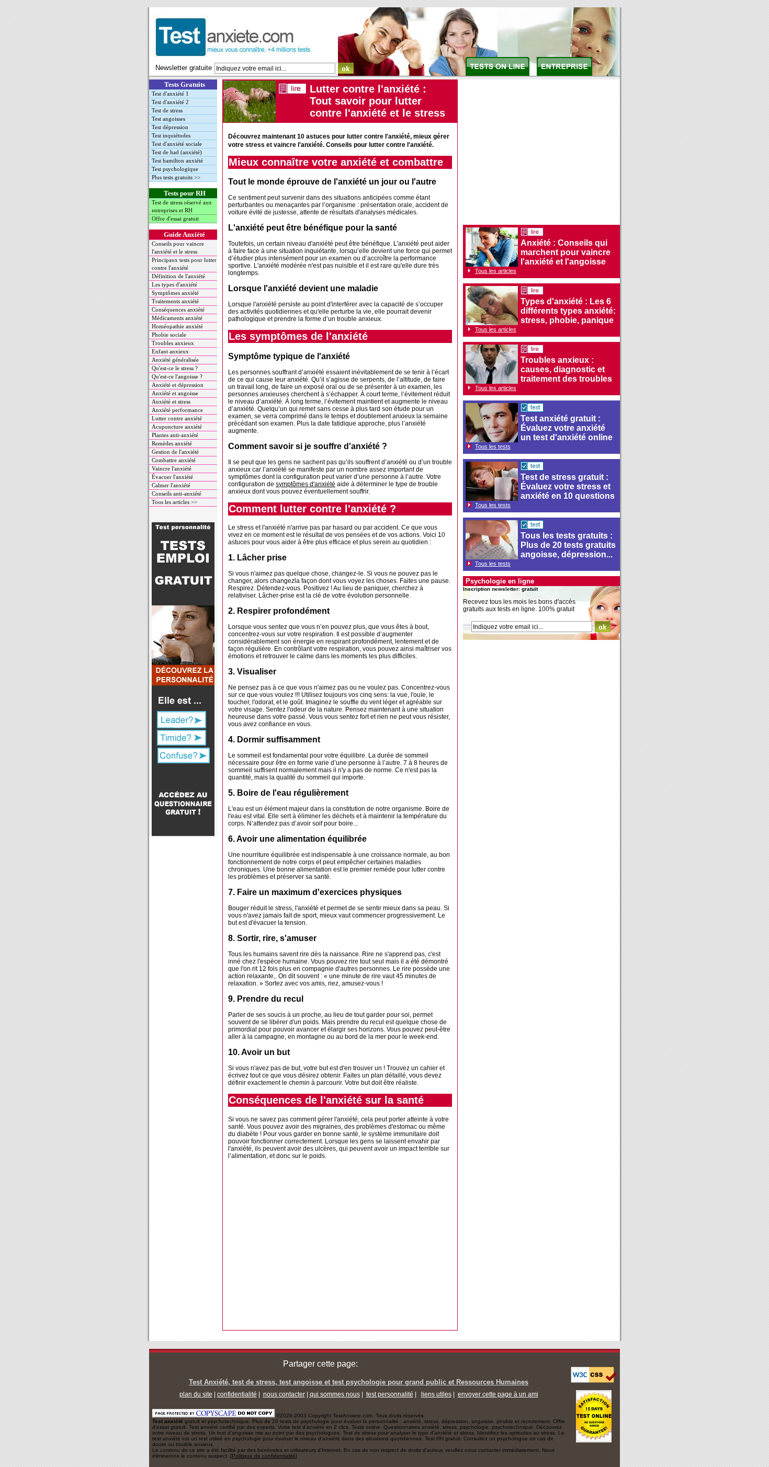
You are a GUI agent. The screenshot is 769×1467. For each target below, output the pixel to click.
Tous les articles (495, 271)
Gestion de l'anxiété (175, 452)
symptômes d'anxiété (305, 484)
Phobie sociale (169, 334)
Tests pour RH (185, 193)
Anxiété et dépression (177, 385)
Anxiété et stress (171, 401)
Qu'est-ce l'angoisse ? (177, 376)
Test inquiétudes (171, 135)
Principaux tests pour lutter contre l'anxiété (184, 264)
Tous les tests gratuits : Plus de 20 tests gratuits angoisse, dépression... (568, 545)
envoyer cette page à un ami (498, 1394)
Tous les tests (493, 446)
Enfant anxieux (170, 351)
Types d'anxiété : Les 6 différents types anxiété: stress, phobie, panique (568, 311)
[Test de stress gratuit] (532, 467)
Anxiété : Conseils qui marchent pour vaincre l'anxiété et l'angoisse (565, 252)
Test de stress (167, 110)
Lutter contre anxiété (177, 418)
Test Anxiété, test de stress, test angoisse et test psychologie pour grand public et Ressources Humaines (358, 1382)
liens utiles (436, 1394)
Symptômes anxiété (175, 293)
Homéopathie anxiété (177, 326)
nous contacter (284, 1394)
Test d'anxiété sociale (177, 144)
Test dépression (170, 127)
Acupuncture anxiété (177, 426)
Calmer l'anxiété (171, 485)
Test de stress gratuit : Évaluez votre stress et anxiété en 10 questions (568, 486)
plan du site (195, 1394)
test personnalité (389, 1394)
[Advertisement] (340, 1247)
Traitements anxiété (175, 301)
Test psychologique (175, 169)
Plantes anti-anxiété (175, 435)
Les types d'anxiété (174, 284)
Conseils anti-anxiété (176, 493)
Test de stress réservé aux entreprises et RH (182, 206)
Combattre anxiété (174, 460)
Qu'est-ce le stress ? (175, 368)
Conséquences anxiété (178, 309)
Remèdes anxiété (172, 443)
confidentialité (237, 1394)
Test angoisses (168, 119)
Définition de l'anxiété (178, 276)
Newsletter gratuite (183, 68)
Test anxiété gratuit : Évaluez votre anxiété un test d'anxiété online (567, 428)
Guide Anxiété (184, 234)
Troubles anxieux (173, 343)
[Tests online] (497, 73)
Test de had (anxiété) (177, 152)
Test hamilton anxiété (177, 160)
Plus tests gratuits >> (176, 177)
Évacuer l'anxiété (172, 477)
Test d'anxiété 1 (170, 93)
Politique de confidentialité (264, 1456)
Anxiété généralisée (175, 360)
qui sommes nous (335, 1394)
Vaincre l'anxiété (171, 468)
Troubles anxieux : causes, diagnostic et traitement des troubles (566, 369)
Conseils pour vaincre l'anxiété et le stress (178, 247)
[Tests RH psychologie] (564, 73)
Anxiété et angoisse (175, 393)
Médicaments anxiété (177, 318)
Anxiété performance (177, 410)
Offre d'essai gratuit (175, 218)
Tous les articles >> (174, 502)
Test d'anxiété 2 (170, 102)
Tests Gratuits (184, 84)
